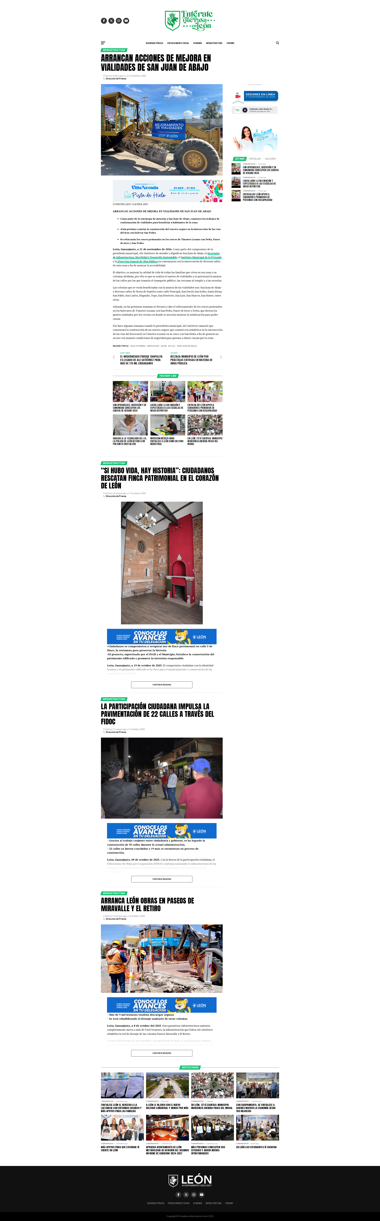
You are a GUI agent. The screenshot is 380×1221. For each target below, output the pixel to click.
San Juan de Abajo (187, 346)
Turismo (230, 43)
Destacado (153, 346)
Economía (197, 43)
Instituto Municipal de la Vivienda (201, 257)
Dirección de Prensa (116, 78)
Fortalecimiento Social (178, 43)
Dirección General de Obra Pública (137, 261)
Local (172, 346)
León (164, 346)
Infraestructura (214, 43)
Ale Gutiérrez (139, 346)
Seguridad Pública (154, 43)
